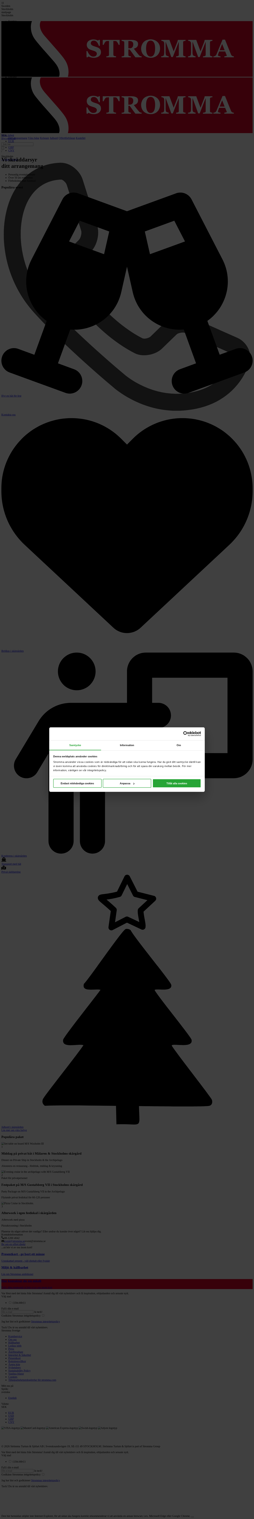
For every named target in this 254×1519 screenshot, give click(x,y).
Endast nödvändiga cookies (77, 783)
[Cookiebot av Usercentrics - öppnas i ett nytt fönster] (186, 733)
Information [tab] (127, 745)
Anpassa (125, 783)
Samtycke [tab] (75, 745)
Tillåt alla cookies (176, 783)
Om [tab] (179, 745)
